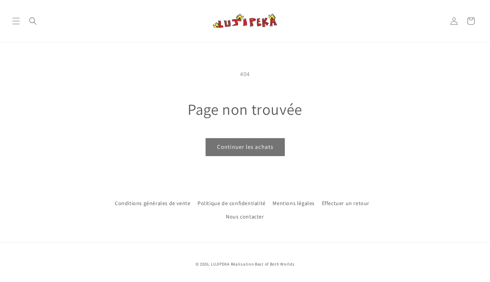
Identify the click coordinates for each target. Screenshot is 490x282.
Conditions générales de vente (152, 203)
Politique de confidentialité (232, 203)
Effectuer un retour (345, 203)
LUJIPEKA (220, 264)
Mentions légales (294, 203)
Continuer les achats (245, 146)
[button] (16, 21)
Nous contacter (245, 216)
